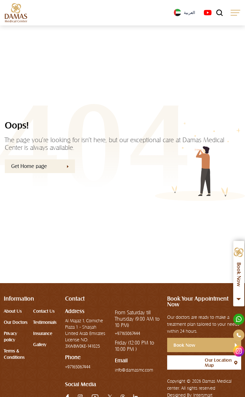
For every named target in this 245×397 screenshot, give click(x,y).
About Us (13, 311)
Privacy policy (10, 336)
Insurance (42, 333)
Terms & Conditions (14, 354)
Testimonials (44, 322)
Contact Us (44, 311)
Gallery (39, 344)
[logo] (16, 12)
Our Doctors (15, 322)
